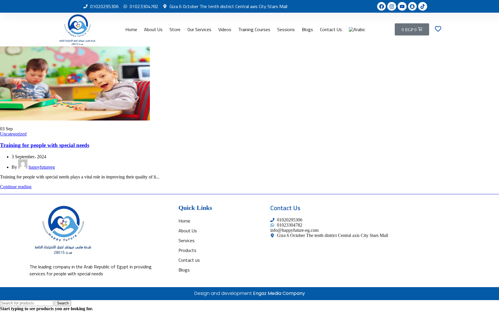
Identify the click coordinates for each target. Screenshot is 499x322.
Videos (224, 29)
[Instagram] (391, 6)
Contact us (331, 29)
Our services (199, 29)
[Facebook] (381, 6)
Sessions (286, 29)
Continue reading (15, 186)
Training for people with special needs (44, 145)
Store (175, 29)
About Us (153, 29)
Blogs (307, 29)
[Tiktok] (422, 6)
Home (131, 29)
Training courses (254, 29)
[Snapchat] (412, 6)
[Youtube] (402, 6)
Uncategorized (13, 133)
